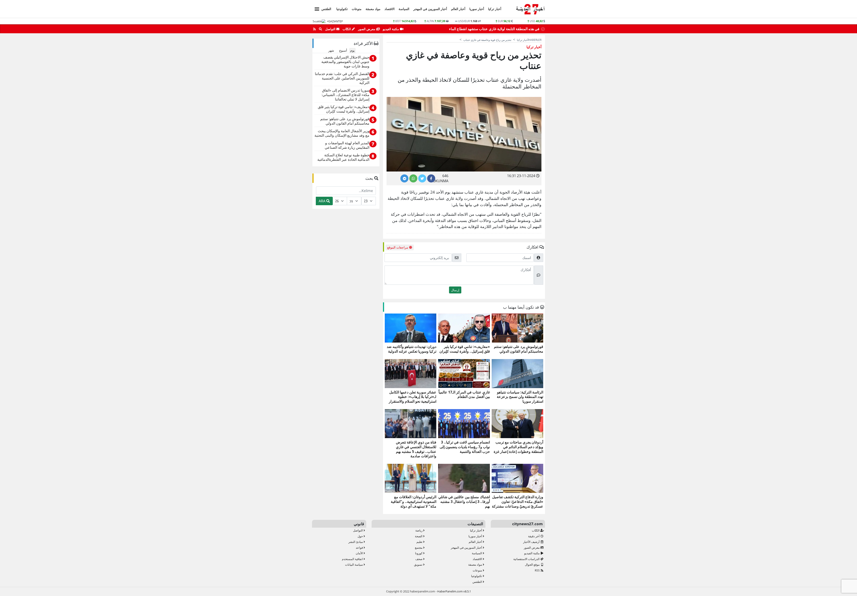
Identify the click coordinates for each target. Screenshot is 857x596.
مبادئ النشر (356, 542)
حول (361, 536)
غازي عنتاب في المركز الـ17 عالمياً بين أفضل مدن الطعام (464, 394)
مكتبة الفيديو (391, 29)
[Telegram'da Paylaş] (404, 178)
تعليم (419, 542)
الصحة (419, 536)
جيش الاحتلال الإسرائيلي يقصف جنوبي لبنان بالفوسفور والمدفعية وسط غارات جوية (345, 62)
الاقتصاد (390, 9)
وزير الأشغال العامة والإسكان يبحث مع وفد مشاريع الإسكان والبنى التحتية (341, 133)
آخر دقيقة (534, 536)
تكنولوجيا (342, 9)
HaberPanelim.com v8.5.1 (454, 591)
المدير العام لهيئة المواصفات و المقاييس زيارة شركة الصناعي (347, 145)
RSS (537, 570)
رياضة (419, 530)
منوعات (357, 9)
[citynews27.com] (530, 9)
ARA (322, 201)
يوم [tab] (352, 50)
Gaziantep (335, 21)
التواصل (330, 29)
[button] (315, 8)
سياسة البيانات (354, 565)
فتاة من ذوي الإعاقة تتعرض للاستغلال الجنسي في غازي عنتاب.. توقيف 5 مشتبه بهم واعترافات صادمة (416, 449)
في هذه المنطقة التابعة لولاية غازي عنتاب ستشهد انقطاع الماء (494, 28)
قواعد (360, 548)
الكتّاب (347, 29)
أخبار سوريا (476, 9)
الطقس (326, 9)
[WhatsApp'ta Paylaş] (413, 178)
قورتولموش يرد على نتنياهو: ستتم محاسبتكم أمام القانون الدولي (518, 349)
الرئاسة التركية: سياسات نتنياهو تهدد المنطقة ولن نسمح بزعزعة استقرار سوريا (520, 397)
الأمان (360, 553)
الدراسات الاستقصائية (526, 559)
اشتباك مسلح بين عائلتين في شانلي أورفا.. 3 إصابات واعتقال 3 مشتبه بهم (464, 501)
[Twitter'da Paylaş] (422, 178)
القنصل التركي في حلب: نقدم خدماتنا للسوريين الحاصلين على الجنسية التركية (342, 78)
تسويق (418, 565)
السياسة (404, 9)
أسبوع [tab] (343, 50)
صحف (419, 559)
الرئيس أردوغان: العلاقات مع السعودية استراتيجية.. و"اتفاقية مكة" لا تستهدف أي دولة (413, 501)
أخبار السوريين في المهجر (430, 9)
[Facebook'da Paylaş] (431, 178)
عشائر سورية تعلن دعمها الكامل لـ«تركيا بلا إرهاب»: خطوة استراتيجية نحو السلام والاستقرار (412, 397)
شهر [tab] (331, 50)
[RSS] (314, 29)
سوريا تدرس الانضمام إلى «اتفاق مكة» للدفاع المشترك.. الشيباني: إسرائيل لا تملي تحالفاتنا (345, 95)
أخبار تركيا (494, 9)
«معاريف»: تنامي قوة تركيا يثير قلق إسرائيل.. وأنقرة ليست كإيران (464, 349)
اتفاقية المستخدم (353, 559)
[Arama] (320, 29)
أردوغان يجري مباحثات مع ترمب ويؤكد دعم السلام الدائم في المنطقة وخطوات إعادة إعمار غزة (518, 447)
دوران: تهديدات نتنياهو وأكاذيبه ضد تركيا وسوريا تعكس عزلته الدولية (411, 349)
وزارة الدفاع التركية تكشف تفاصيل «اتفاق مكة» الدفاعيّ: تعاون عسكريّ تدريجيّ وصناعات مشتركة (517, 501)
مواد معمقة (373, 9)
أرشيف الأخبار (531, 542)
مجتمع (419, 548)
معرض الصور (367, 29)
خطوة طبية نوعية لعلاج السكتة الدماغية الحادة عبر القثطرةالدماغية (343, 157)
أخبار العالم (458, 9)
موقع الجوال (532, 565)
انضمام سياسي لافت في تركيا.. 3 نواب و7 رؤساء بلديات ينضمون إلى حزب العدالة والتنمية (465, 447)
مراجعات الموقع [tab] (398, 247)
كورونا (419, 553)
